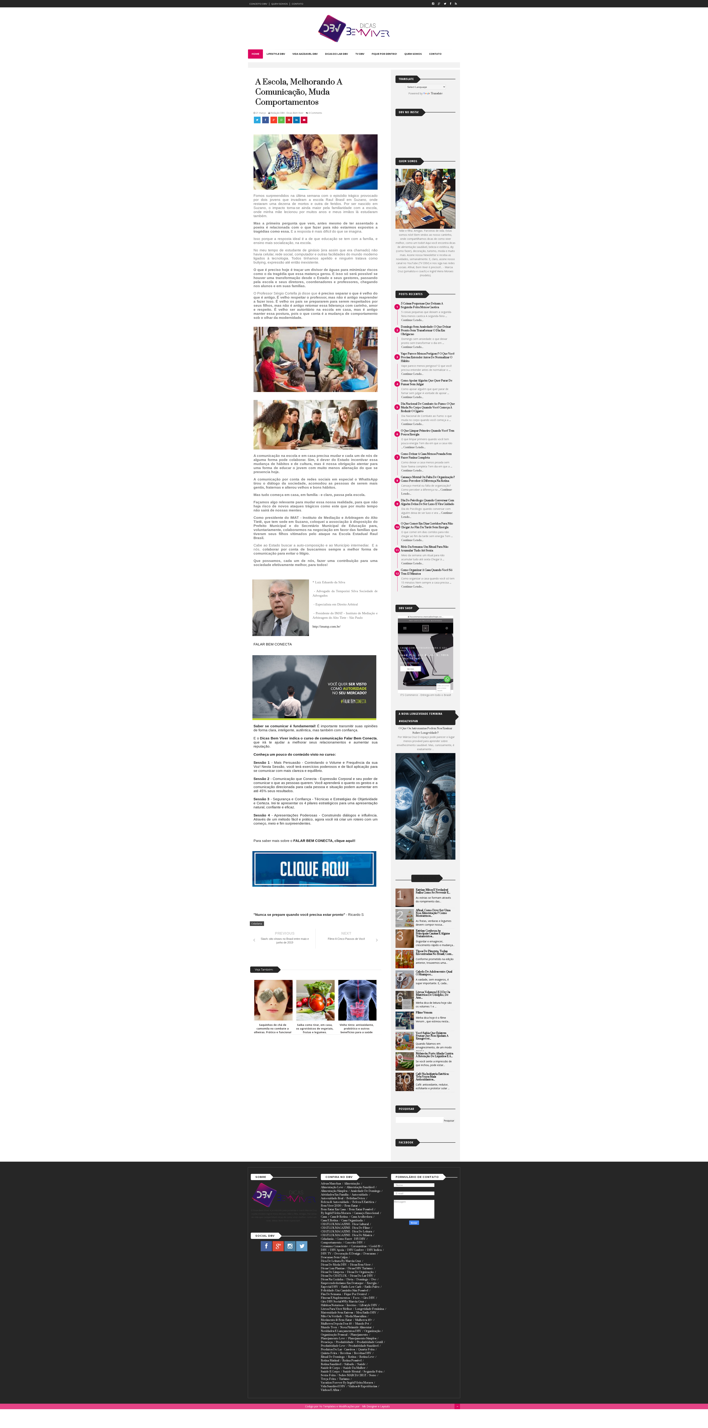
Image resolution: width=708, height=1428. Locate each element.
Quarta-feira (366, 1349)
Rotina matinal (330, 1360)
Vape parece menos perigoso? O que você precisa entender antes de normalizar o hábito (427, 357)
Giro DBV (369, 1298)
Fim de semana (331, 1294)
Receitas (345, 1353)
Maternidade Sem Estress (337, 1312)
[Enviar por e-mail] (304, 120)
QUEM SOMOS (279, 3)
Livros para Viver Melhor (336, 1309)
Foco (356, 1298)
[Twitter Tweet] (257, 120)
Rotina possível (352, 1360)
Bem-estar (351, 1205)
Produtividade (345, 1342)
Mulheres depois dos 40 (336, 1323)
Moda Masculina (355, 1316)
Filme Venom (424, 1012)
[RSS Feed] (456, 3)
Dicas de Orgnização (360, 1272)
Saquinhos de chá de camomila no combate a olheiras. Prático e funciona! (272, 1028)
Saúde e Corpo (330, 1371)
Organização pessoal (334, 1334)
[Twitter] (445, 3)
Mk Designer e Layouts (376, 1406)
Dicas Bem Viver (360, 1264)
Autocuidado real (332, 1198)
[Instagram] (433, 3)
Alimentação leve (332, 1187)
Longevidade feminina (369, 1309)
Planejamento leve (333, 1338)
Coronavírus (358, 1246)
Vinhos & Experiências (362, 1386)
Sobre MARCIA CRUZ (352, 1375)
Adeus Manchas (331, 1183)
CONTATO (297, 3)
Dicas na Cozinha (332, 1279)
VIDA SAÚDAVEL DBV (305, 54)
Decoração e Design (347, 1253)
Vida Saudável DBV (333, 1386)
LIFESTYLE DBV (276, 54)
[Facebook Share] (266, 120)
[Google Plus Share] (273, 120)
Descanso (369, 1253)
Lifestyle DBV (368, 1305)
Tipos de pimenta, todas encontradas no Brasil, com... (434, 953)
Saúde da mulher (354, 1368)
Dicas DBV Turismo (360, 1268)
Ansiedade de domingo (365, 1191)
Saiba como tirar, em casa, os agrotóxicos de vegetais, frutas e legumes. (314, 1028)
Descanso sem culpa (334, 1257)
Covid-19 (374, 1246)
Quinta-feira (329, 1353)
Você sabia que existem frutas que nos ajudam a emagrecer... (432, 1035)
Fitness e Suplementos (335, 1298)
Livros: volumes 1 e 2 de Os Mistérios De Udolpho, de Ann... (433, 994)
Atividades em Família (334, 1194)
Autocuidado (360, 1194)
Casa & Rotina (339, 1216)
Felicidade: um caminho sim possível (344, 1290)
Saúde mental (351, 1371)
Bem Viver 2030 (331, 1205)
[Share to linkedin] (296, 120)
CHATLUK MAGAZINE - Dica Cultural (345, 1224)
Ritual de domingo (333, 1357)
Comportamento (331, 1242)
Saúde (361, 1364)
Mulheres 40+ (363, 1320)
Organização (372, 1331)
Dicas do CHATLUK (334, 1275)
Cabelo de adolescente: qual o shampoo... (434, 973)
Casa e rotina (329, 1220)
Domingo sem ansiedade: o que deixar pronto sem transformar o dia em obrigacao (426, 330)
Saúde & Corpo (330, 1368)
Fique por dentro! (355, 1294)
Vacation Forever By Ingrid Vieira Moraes (347, 1382)
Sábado (349, 1364)
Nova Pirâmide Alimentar (356, 1327)
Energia (371, 1283)
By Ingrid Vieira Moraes (336, 1213)
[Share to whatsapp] (281, 120)
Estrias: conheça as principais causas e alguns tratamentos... (433, 933)
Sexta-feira (328, 1375)
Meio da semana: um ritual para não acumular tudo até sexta (424, 548)
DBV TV (326, 1253)
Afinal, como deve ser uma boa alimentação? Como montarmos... (433, 913)
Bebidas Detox (355, 1198)
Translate (437, 93)
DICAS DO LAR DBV (336, 54)
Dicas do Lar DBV (361, 1275)
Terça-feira (328, 1379)
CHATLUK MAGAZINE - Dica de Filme (345, 1228)
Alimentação (352, 1183)
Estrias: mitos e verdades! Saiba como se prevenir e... (433, 891)
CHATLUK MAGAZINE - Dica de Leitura (346, 1231)
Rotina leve (366, 1357)
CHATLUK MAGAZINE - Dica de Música (346, 1235)
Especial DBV (329, 1287)
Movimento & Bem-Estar (336, 1320)
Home (255, 54)
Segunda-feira (373, 1371)
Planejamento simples (362, 1338)
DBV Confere (355, 1250)
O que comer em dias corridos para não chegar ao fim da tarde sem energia (427, 525)
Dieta (349, 1279)
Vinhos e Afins (330, 1390)
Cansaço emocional (366, 1213)
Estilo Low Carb (351, 1287)
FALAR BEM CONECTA (273, 644)
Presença (327, 1342)
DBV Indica (374, 1250)
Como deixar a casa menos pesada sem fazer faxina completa (426, 455)
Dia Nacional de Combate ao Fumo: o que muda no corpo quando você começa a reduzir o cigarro (428, 407)
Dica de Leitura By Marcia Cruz (341, 1261)
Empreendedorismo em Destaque (342, 1283)
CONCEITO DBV (258, 3)
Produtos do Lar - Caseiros (338, 1349)
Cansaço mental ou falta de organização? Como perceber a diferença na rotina (428, 479)
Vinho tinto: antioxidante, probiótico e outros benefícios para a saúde (357, 1028)
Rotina (352, 1357)
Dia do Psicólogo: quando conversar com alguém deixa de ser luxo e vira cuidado (427, 502)
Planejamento (359, 1334)
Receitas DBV (362, 1353)
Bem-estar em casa (333, 1209)
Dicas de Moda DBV (334, 1264)
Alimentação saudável (360, 1187)
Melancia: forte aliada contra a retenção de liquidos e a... (434, 1055)
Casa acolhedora (361, 1216)
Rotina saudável (331, 1364)
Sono (372, 1375)
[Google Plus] (439, 3)
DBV (324, 1250)
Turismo (344, 1379)
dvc (373, 1279)
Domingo (362, 1279)
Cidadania (256, 923)
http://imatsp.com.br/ (327, 626)
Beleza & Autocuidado (335, 1202)
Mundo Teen (329, 1327)
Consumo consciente (334, 1246)
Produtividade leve (333, 1346)
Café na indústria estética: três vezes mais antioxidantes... (432, 1076)
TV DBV (359, 54)
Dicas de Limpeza (332, 1272)
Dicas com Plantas (332, 1268)
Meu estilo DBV (366, 1312)
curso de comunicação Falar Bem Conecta (340, 738)
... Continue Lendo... (413, 447)
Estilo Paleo (372, 1287)
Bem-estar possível (361, 1209)
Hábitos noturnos (332, 1305)
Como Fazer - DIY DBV (351, 1239)
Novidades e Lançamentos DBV (341, 1331)
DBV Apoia (337, 1250)
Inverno (351, 1305)
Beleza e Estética (363, 1202)
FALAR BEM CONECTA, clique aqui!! (324, 841)
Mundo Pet (362, 1323)
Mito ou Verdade (331, 1316)
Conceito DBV (354, 1242)
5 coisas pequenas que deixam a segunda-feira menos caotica (422, 305)
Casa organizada (352, 1220)
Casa (324, 1216)
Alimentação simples (334, 1191)
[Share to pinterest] (289, 120)
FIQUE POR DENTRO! (384, 54)
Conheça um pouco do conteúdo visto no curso (294, 754)
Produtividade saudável (363, 1346)
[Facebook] (450, 3)
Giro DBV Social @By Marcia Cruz (342, 1301)
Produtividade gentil (370, 1342)
